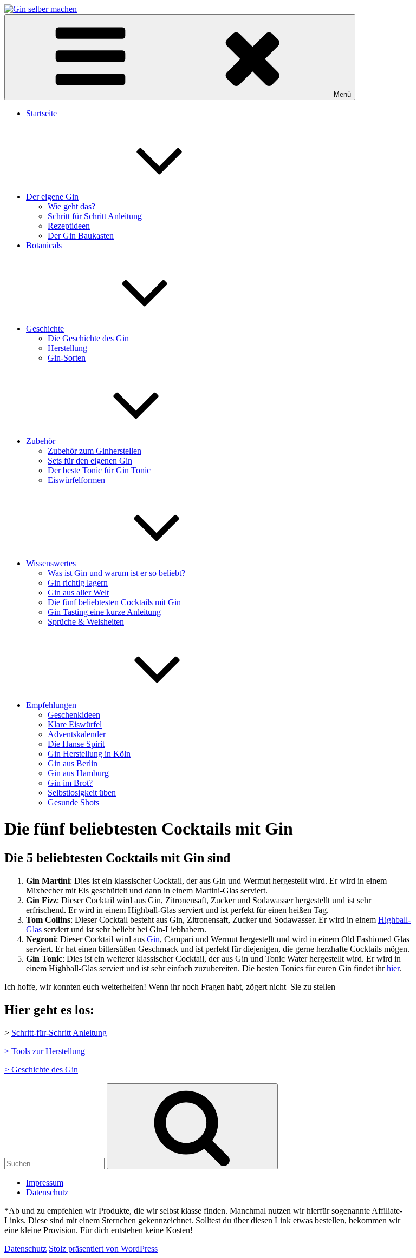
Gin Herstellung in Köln (89, 753)
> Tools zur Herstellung (44, 1051)
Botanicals (44, 245)
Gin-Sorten (67, 357)
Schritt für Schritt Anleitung (95, 216)
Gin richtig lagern (78, 582)
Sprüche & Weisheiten (86, 621)
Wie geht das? (71, 206)
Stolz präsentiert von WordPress (103, 1248)
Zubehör (40, 441)
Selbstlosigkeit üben (82, 792)
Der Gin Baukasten (81, 235)
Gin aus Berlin (73, 763)
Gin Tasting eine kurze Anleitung (104, 612)
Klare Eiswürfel (75, 724)
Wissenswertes (51, 563)
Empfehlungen (51, 705)
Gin (153, 939)
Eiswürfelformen (76, 480)
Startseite (41, 113)
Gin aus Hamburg (78, 773)
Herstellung (67, 348)
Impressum (44, 1182)
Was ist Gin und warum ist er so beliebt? (116, 573)
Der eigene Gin (52, 196)
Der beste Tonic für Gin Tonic (99, 470)
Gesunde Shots (73, 802)
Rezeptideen (69, 225)
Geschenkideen (74, 714)
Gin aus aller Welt (78, 592)
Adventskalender (77, 734)
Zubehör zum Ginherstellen (94, 450)
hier (393, 968)
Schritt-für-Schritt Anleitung (59, 1032)
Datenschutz (47, 1192)
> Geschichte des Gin (41, 1069)
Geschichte (45, 328)
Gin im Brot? (70, 782)
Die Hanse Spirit (76, 744)
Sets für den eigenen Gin (90, 460)
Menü (342, 94)
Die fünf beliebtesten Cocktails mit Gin (114, 602)
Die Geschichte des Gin (88, 338)
